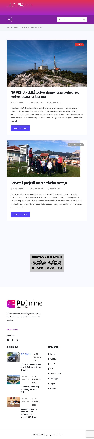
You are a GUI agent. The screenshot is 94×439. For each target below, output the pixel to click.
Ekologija (54, 378)
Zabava (53, 388)
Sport (52, 364)
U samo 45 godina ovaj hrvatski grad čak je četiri (30, 389)
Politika (53, 359)
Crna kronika (55, 374)
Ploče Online (18, 103)
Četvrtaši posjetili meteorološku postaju (39, 183)
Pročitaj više (20, 128)
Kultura (53, 369)
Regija (52, 383)
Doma (52, 354)
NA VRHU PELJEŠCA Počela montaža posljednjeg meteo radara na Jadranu (45, 94)
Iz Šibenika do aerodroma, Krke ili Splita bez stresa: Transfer (31, 367)
